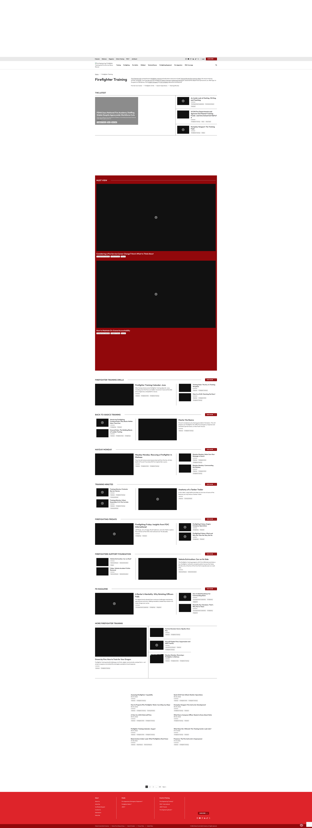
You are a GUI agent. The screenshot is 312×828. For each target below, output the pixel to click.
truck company (164, 82)
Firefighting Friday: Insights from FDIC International (152, 525)
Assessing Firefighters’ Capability (142, 695)
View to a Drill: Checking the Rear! (204, 394)
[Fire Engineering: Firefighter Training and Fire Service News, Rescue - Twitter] (198, 59)
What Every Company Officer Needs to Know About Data (193, 715)
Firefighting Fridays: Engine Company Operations (202, 525)
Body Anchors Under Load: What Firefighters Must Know (149, 739)
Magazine (159, 607)
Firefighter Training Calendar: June (150, 385)
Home (97, 74)
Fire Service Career (209, 104)
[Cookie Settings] (301, 825)
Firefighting (113, 427)
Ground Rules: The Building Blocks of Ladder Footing (121, 431)
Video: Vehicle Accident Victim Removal (120, 569)
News (109, 122)
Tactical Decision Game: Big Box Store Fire (177, 630)
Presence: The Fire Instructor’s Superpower (188, 739)
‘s (136, 78)
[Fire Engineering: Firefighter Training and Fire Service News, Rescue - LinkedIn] (193, 59)
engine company (153, 82)
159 (160, 787)
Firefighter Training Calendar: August (143, 729)
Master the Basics (186, 420)
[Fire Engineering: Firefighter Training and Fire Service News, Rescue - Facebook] (191, 59)
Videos (203, 132)
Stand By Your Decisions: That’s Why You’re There (203, 606)
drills (139, 80)
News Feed (114, 122)
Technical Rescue (182, 571)
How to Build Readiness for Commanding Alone (202, 594)
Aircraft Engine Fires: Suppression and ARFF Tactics (177, 642)
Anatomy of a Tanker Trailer (190, 489)
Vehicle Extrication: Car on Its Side (193, 559)
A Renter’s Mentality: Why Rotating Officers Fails (154, 595)
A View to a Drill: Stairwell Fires (141, 715)
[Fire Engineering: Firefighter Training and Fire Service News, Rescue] (104, 65)
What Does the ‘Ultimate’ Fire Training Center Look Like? (192, 729)
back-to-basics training (163, 80)
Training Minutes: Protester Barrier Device (119, 490)
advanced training (177, 80)
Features (138, 395)
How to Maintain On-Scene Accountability (113, 330)
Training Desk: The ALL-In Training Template (204, 385)
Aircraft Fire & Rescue (170, 647)
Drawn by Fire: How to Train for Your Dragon (113, 659)
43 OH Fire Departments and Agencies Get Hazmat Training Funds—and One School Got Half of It (204, 115)
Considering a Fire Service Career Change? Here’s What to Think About (125, 254)
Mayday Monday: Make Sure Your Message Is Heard (204, 455)
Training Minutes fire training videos (190, 78)
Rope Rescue (139, 744)
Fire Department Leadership (197, 104)
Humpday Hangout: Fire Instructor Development (190, 705)
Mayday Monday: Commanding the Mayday (203, 466)
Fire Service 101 (149, 80)
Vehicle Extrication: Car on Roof (120, 559)
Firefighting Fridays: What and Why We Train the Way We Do (203, 534)
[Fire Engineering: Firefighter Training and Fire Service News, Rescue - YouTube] (188, 59)
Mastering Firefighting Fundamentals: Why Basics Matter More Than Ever (121, 421)
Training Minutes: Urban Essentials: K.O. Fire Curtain (119, 501)
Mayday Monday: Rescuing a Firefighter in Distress (153, 455)
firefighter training (156, 78)
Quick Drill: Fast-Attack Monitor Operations (188, 695)
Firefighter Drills (144, 395)
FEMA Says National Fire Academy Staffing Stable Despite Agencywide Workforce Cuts (116, 113)
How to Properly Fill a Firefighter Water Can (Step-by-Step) (150, 705)
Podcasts (193, 106)
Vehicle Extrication (192, 571)
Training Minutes (188, 498)
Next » (164, 787)
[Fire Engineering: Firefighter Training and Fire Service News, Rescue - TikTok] (196, 59)
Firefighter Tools (119, 435)
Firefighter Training (101, 122)
